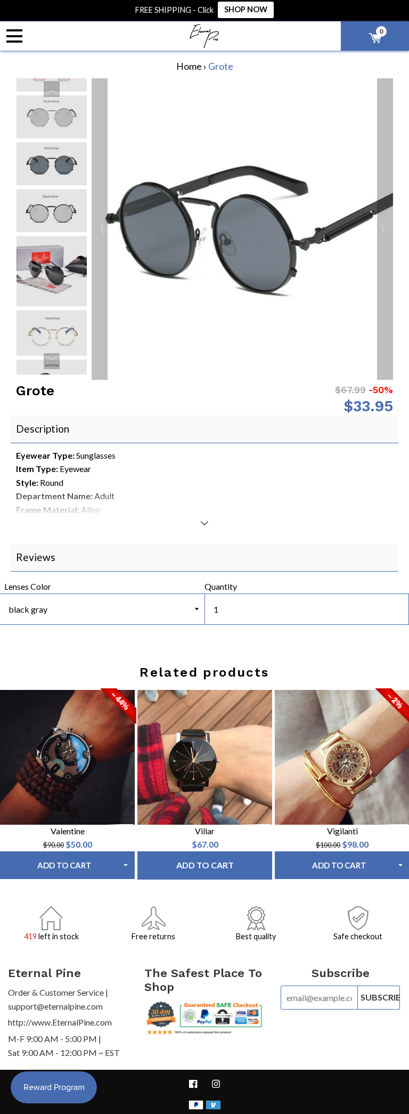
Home (189, 66)
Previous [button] (52, 89)
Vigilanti (342, 831)
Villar (205, 831)
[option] (51, 117)
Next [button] (52, 361)
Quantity (220, 586)
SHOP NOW (245, 9)
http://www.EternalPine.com (60, 1022)
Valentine (68, 831)
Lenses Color (27, 586)
